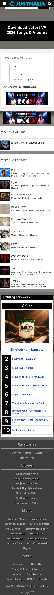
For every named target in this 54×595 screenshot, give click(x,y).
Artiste (23, 58)
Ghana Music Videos (27, 493)
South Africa (18, 533)
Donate (43, 579)
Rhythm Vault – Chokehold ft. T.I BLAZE (29, 412)
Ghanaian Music (39, 523)
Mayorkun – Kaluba (22, 367)
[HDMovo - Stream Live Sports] (27, 104)
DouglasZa (28, 79)
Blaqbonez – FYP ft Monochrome (30, 385)
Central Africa (14, 543)
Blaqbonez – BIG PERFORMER (28, 376)
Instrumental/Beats (36, 528)
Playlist (27, 548)
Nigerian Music (17, 519)
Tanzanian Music (37, 538)
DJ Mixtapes (13, 528)
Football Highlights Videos (27, 488)
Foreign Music (15, 538)
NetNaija (44, 586)
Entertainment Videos (27, 503)
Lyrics (39, 452)
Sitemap (34, 586)
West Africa (36, 533)
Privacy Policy (19, 569)
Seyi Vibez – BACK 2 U (24, 358)
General (16, 452)
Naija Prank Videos (27, 483)
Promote (17, 574)
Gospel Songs (38, 519)
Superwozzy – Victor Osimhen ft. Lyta (30, 421)
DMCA (30, 579)
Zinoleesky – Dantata (27, 349)
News (28, 452)
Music (14, 58)
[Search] (50, 3)
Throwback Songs (15, 523)
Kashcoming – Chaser (24, 430)
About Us (36, 564)
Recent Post (27, 457)
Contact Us (19, 564)
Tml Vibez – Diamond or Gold (28, 403)
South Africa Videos (27, 498)
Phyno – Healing (21, 394)
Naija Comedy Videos (27, 478)
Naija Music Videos (27, 473)
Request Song (14, 579)
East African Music (37, 543)
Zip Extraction (34, 574)
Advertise (37, 569)
